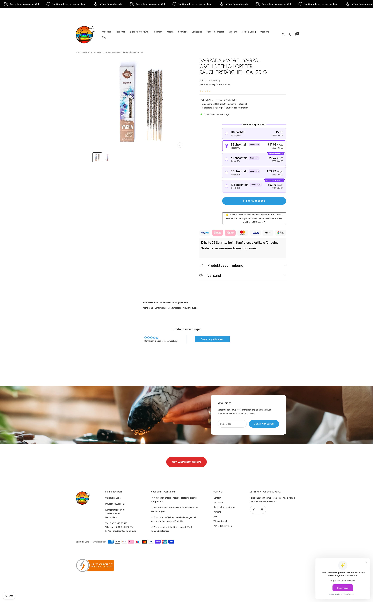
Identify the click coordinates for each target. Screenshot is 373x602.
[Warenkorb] (295, 34)
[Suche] (283, 34)
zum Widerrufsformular (186, 461)
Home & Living (249, 31)
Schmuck (182, 31)
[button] (254, 134)
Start (78, 52)
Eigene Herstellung (139, 31)
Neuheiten (120, 31)
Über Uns (264, 31)
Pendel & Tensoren (215, 31)
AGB (215, 516)
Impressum (218, 502)
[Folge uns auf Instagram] (262, 510)
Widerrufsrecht (220, 521)
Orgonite (233, 31)
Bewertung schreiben (212, 339)
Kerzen (170, 31)
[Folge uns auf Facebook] (254, 510)
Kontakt (217, 497)
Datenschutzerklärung (224, 507)
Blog (104, 37)
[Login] (289, 34)
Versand (217, 511)
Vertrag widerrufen (222, 525)
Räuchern (157, 31)
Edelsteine (197, 31)
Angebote (106, 31)
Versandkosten (223, 84)
